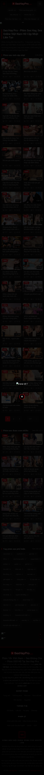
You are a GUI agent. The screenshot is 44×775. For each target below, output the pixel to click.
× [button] (22, 396)
